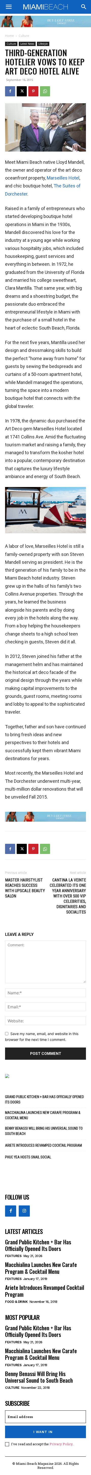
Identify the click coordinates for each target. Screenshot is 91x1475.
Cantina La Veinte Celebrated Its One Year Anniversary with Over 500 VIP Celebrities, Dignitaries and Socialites (68, 896)
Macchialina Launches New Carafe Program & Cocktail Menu (42, 1115)
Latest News (27, 44)
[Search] (84, 7)
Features (13, 1256)
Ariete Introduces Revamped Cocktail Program (43, 1145)
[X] (22, 91)
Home (9, 36)
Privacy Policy (61, 1444)
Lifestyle (43, 44)
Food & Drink (16, 1302)
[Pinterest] (33, 91)
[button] (9, 7)
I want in (43, 1432)
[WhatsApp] (45, 91)
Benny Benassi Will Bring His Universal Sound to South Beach (44, 1131)
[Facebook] (10, 91)
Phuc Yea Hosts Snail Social (28, 1157)
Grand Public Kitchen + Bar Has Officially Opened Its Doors (44, 1099)
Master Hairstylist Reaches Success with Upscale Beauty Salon (25, 888)
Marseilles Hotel (63, 178)
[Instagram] (24, 1211)
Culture (24, 36)
